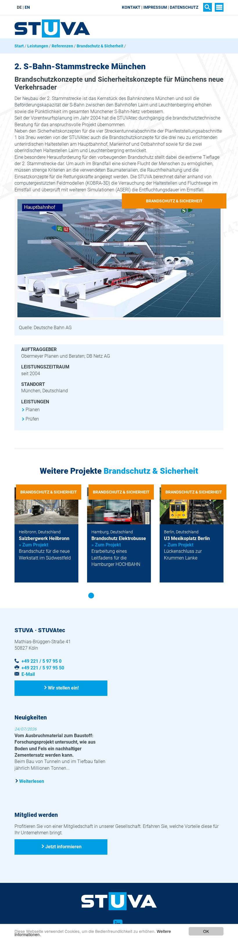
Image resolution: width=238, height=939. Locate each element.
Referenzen (62, 46)
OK (206, 931)
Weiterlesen (31, 781)
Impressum (155, 7)
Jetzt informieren (63, 846)
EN (27, 7)
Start (19, 46)
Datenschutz (184, 7)
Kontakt (131, 7)
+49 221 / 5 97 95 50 (42, 668)
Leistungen (37, 46)
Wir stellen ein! (63, 688)
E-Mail (28, 674)
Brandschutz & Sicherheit (100, 46)
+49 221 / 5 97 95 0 (41, 661)
